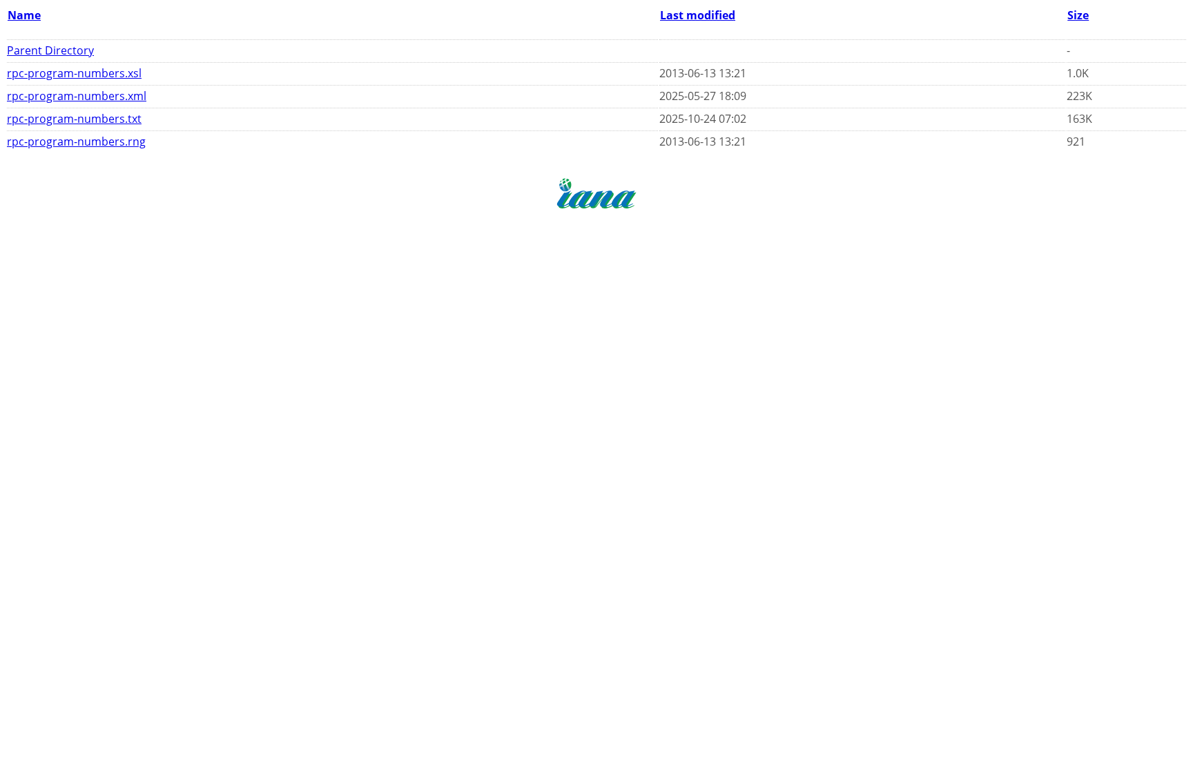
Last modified (697, 15)
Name (24, 15)
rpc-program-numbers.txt (74, 118)
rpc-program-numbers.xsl (74, 73)
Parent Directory (50, 50)
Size (1078, 15)
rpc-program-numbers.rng (76, 141)
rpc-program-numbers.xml (76, 96)
